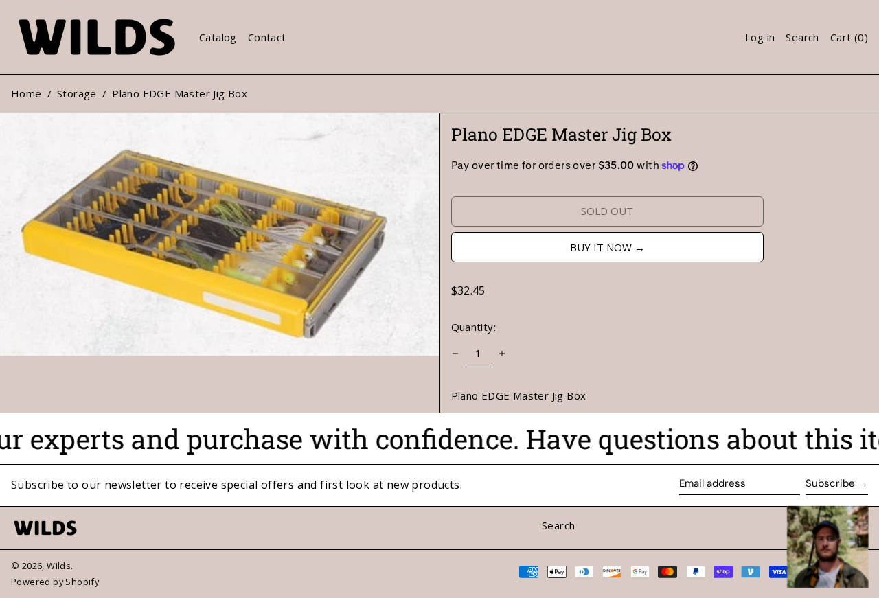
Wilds (59, 566)
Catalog (218, 37)
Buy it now (601, 247)
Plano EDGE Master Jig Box (179, 93)
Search (558, 525)
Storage (77, 93)
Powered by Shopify (55, 581)
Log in (760, 37)
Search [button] (802, 37)
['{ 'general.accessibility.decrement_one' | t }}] (455, 353)
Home (26, 93)
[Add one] (502, 353)
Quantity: (473, 327)
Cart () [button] (849, 37)
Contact (267, 37)
